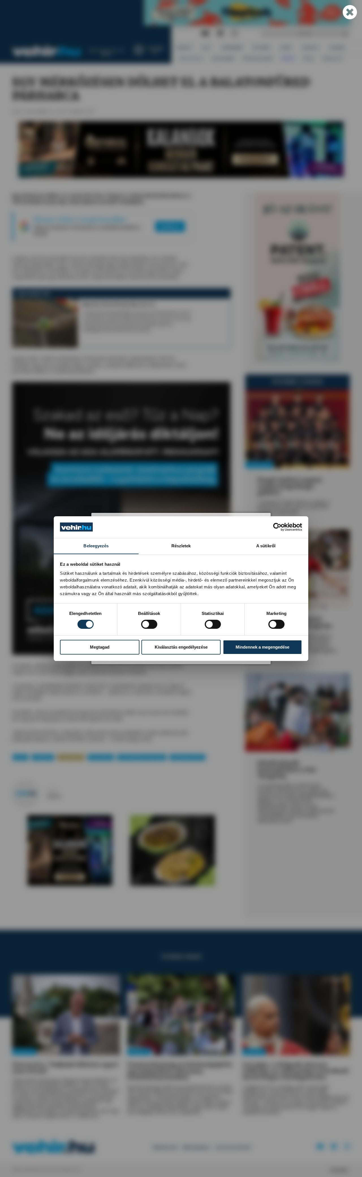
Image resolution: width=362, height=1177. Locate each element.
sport (20, 757)
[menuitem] (184, 47)
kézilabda (43, 757)
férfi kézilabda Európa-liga (141, 757)
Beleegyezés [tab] (96, 545)
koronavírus (100, 757)
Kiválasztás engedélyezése (181, 647)
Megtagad (99, 647)
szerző (52, 790)
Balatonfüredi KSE (187, 757)
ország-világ (71, 757)
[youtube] (205, 33)
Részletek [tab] (181, 545)
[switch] (149, 624)
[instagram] (234, 33)
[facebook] (220, 33)
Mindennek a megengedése (262, 647)
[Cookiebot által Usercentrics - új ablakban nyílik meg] (277, 527)
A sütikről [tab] (265, 545)
